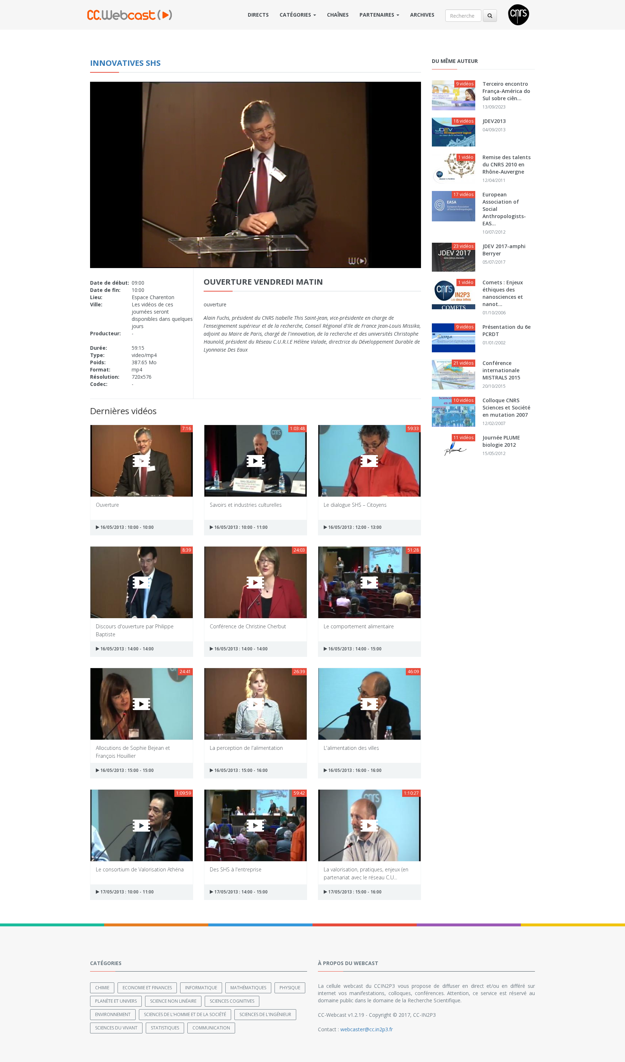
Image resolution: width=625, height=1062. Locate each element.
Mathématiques (248, 988)
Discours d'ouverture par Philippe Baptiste (135, 630)
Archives (422, 14)
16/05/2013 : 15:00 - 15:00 (126, 770)
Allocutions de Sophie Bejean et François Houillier (133, 751)
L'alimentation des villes (351, 747)
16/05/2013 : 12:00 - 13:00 (354, 527)
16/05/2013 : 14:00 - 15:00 (354, 649)
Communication (211, 1028)
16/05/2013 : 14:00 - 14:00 (126, 649)
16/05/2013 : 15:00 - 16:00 (240, 770)
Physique (290, 988)
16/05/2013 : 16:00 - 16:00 (354, 770)
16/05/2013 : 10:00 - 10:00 (126, 527)
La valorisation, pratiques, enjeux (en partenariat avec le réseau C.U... (366, 873)
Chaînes (338, 14)
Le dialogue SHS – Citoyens (355, 504)
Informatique (201, 988)
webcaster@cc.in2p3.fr (366, 1029)
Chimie (102, 988)
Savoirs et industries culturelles (246, 504)
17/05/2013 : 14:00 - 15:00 (240, 892)
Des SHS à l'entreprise (236, 869)
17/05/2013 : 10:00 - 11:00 (126, 892)
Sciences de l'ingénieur (265, 1014)
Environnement (113, 1014)
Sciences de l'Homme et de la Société (185, 1014)
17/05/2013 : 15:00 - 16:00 (354, 892)
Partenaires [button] (378, 14)
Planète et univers (116, 1001)
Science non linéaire (173, 1001)
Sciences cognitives (232, 1001)
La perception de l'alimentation (246, 747)
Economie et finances (147, 988)
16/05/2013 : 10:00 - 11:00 (240, 527)
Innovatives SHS (125, 62)
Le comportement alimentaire (359, 626)
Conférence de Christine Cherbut (248, 626)
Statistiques (165, 1028)
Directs (258, 14)
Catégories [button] (296, 14)
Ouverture (107, 504)
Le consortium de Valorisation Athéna (140, 869)
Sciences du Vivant (116, 1028)
